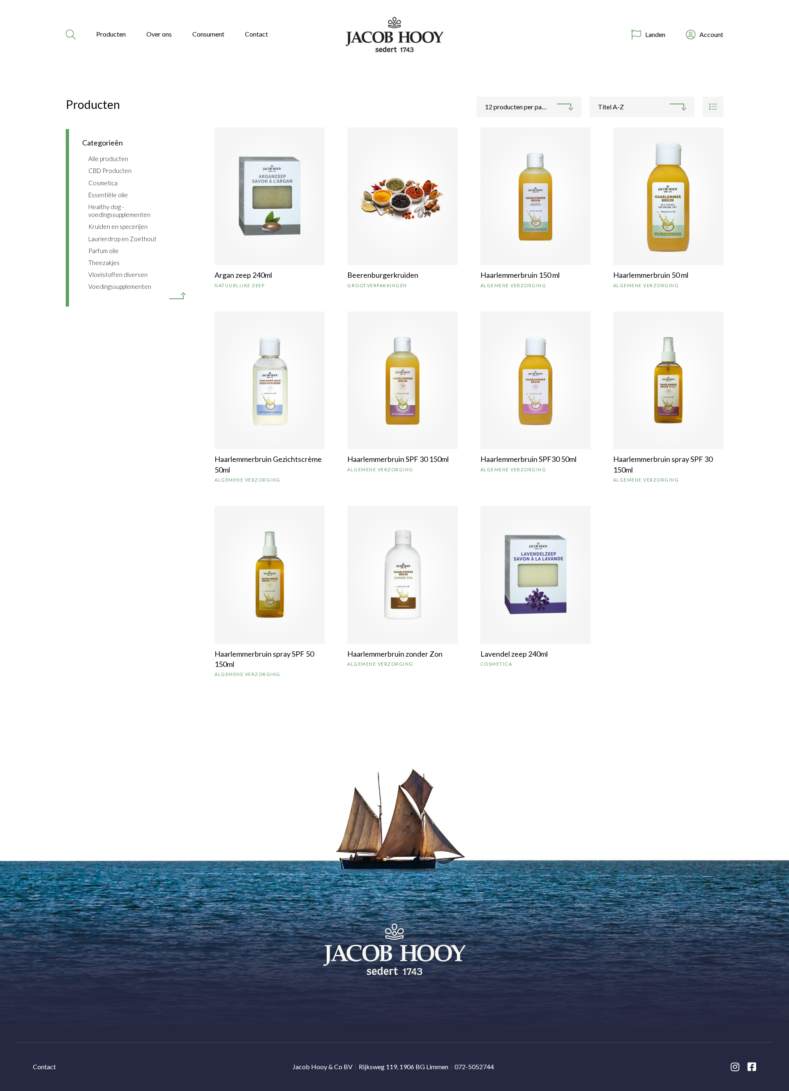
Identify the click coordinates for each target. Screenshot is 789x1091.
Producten (111, 34)
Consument (208, 34)
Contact (256, 34)
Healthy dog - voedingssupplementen (119, 210)
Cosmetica (103, 183)
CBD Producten (110, 170)
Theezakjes (104, 262)
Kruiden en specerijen (118, 226)
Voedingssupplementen (119, 286)
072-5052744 (474, 1066)
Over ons (159, 34)
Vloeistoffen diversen (118, 274)
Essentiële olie (108, 194)
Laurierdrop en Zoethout (122, 238)
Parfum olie (103, 250)
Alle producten (108, 158)
